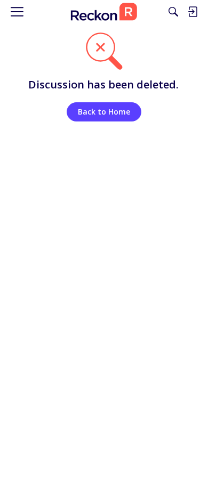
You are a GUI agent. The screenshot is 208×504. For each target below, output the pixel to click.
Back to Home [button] (104, 112)
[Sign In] (192, 11)
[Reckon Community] (104, 11)
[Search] (173, 11)
